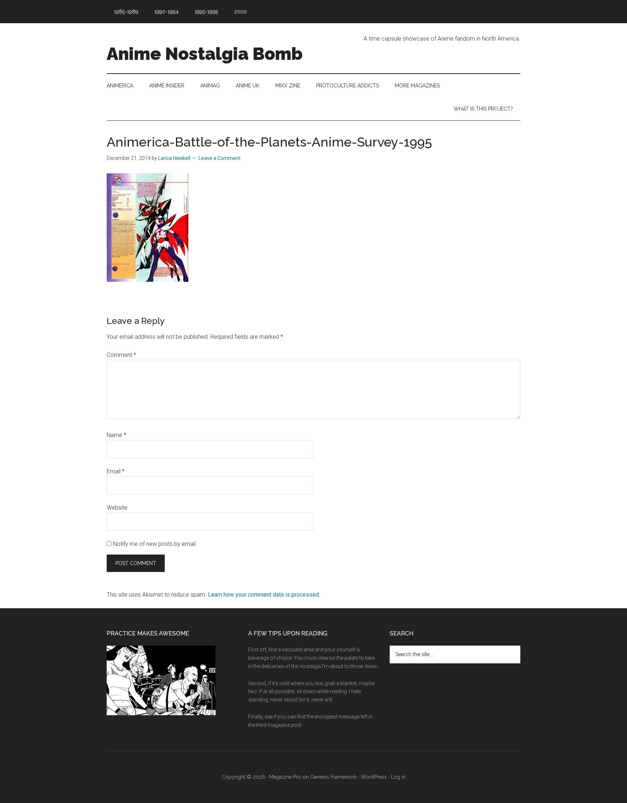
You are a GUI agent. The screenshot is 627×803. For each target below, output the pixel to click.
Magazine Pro (285, 777)
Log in (398, 777)
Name (116, 435)
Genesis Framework (333, 777)
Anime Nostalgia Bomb (205, 54)
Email (115, 471)
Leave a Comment (219, 158)
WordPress (374, 777)
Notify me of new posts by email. (155, 543)
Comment (121, 354)
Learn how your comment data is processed (263, 594)
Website (117, 507)
